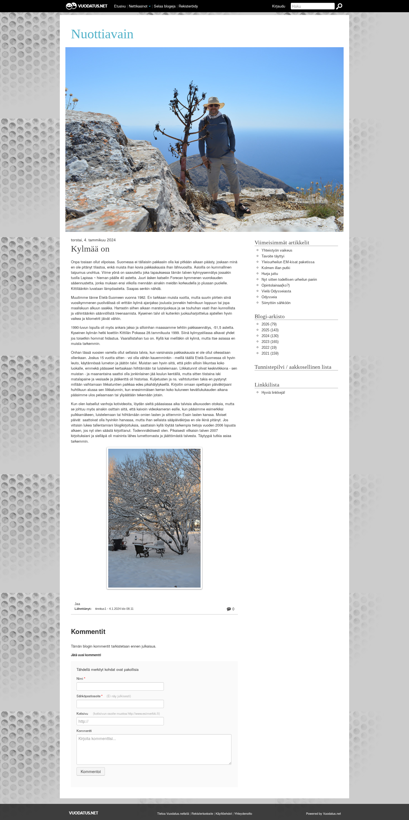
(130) (270, 336)
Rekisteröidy (188, 6)
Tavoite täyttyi (273, 256)
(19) (269, 347)
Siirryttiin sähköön (276, 303)
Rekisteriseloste (202, 813)
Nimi (81, 678)
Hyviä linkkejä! (273, 392)
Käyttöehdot (224, 813)
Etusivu (120, 6)
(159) (270, 353)
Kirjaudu (278, 6)
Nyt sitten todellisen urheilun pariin (289, 279)
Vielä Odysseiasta (276, 291)
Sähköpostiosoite (104, 696)
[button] (150, 6)
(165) (270, 342)
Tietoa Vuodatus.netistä (173, 813)
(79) (269, 324)
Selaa (165, 6)
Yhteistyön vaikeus (277, 250)
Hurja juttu (270, 274)
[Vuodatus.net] (83, 813)
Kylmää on (90, 249)
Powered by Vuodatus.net (323, 813)
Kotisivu (118, 713)
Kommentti (84, 730)
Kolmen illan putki (276, 268)
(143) (270, 330)
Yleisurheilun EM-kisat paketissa (288, 262)
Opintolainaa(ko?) (276, 285)
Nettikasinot (138, 6)
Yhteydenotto (243, 813)
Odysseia (269, 297)
